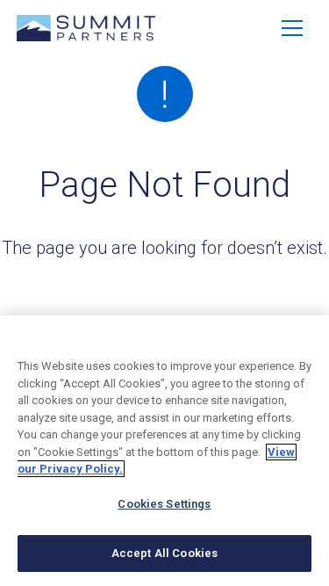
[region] (164, 450)
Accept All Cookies (164, 553)
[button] (292, 28)
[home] (86, 28)
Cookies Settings (164, 503)
